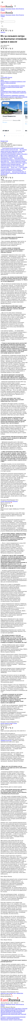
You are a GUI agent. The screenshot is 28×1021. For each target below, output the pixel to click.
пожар (11, 723)
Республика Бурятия (6, 1008)
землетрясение (8, 501)
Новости (3, 8)
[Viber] (10, 30)
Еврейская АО (9, 1011)
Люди (17, 8)
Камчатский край (15, 1014)
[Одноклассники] (4, 30)
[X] (8, 30)
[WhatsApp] (12, 30)
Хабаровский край (5, 1014)
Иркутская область (17, 1008)
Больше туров (4, 141)
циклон (11, 993)
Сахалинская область (16, 1012)
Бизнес (13, 8)
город (7, 993)
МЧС (6, 77)
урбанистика (19, 993)
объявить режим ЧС (6, 740)
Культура (21, 8)
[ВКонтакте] (1, 30)
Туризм (3, 10)
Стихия (3, 77)
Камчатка (15, 501)
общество (3, 993)
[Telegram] (6, 30)
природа (7, 723)
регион (2, 723)
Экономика (9, 8)
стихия (2, 501)
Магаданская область (19, 1011)
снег (15, 993)
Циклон (10, 77)
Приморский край (5, 1012)
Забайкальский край (10, 1010)
